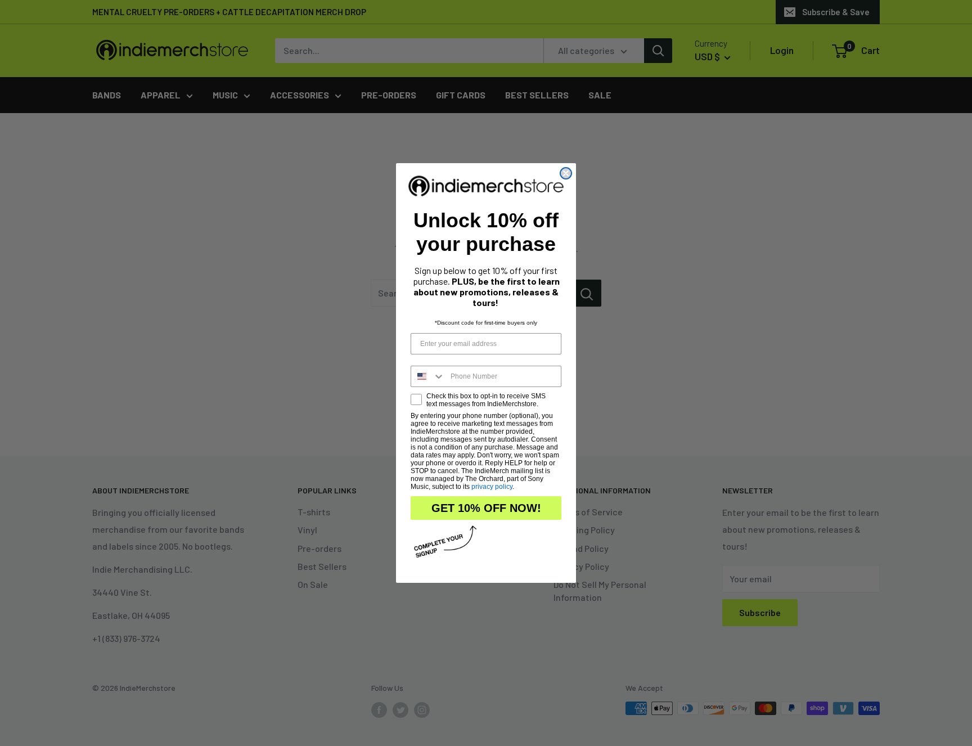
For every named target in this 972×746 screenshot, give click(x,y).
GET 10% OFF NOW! (486, 508)
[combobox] (428, 376)
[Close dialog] (566, 173)
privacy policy (491, 487)
